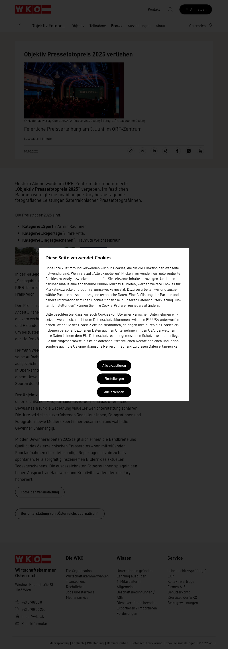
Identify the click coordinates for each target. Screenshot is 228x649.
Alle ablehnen (114, 392)
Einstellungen (114, 379)
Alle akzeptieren (114, 366)
